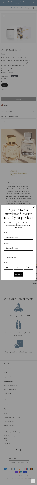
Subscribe (18, 274)
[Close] (34, 207)
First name (7, 233)
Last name (7, 244)
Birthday (6, 263)
